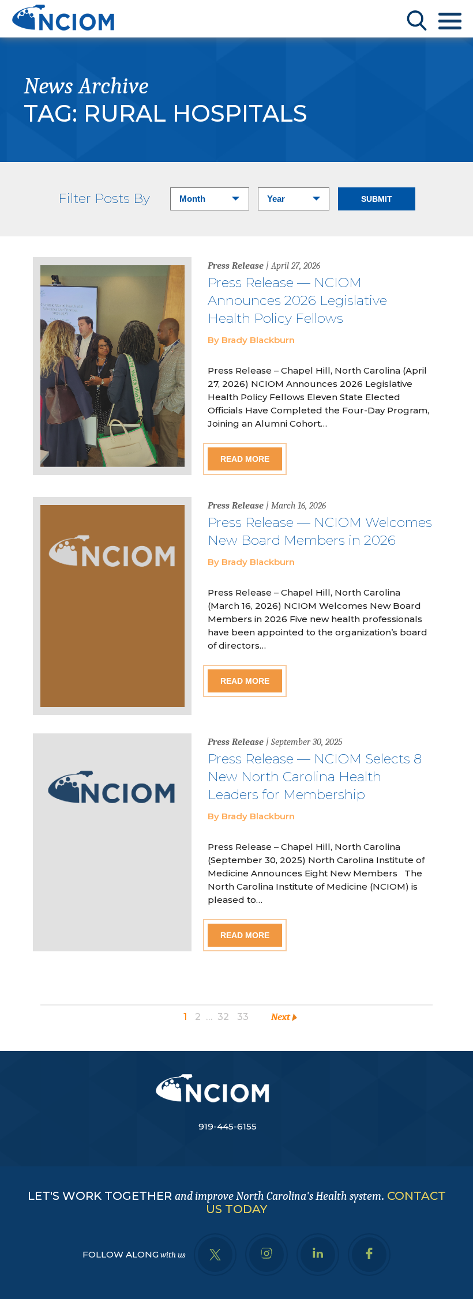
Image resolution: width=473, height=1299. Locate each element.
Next (280, 1016)
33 (243, 1016)
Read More (244, 459)
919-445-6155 (227, 1126)
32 (223, 1016)
